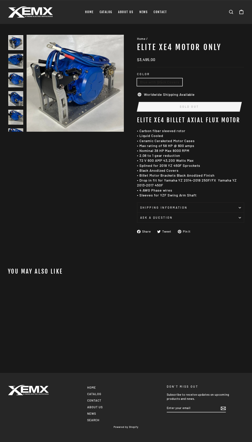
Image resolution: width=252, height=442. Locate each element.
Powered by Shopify (126, 426)
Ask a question (156, 217)
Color (143, 74)
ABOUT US (125, 12)
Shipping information (163, 207)
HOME (89, 12)
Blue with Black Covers (159, 82)
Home (141, 38)
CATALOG (106, 12)
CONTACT (160, 12)
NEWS (143, 12)
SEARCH (93, 420)
